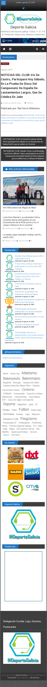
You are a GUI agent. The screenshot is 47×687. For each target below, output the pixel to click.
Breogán (17, 382)
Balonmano (31, 378)
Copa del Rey (21, 397)
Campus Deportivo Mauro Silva (16, 385)
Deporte (9, 404)
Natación (36, 414)
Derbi (31, 404)
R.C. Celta (37, 426)
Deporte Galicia (23, 27)
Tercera (33, 432)
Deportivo (22, 404)
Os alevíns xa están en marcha (30, 57)
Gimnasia (8, 414)
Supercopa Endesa (19, 432)
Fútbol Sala (36, 410)
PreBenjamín (24, 423)
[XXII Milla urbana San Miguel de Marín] (23, 189)
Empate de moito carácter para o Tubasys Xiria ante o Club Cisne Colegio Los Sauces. (28, 276)
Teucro (6, 435)
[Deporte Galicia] (4, 49)
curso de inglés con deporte (20, 400)
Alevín (5, 373)
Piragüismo (28, 419)
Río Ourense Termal (25, 429)
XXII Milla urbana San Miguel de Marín (19, 207)
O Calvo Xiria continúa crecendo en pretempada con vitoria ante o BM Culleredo (28, 266)
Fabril (14, 410)
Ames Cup (14, 373)
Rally (5, 429)
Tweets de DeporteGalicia (12, 358)
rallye (12, 429)
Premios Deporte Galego (20, 426)
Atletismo (5, 64)
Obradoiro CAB (10, 419)
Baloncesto (11, 378)
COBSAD (7, 393)
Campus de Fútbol (31, 382)
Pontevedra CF (10, 423)
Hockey (19, 414)
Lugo (27, 414)
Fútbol (24, 409)
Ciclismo (28, 389)
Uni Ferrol (15, 435)
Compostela (19, 393)
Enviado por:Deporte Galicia (12, 103)
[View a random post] (43, 49)
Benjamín (7, 382)
